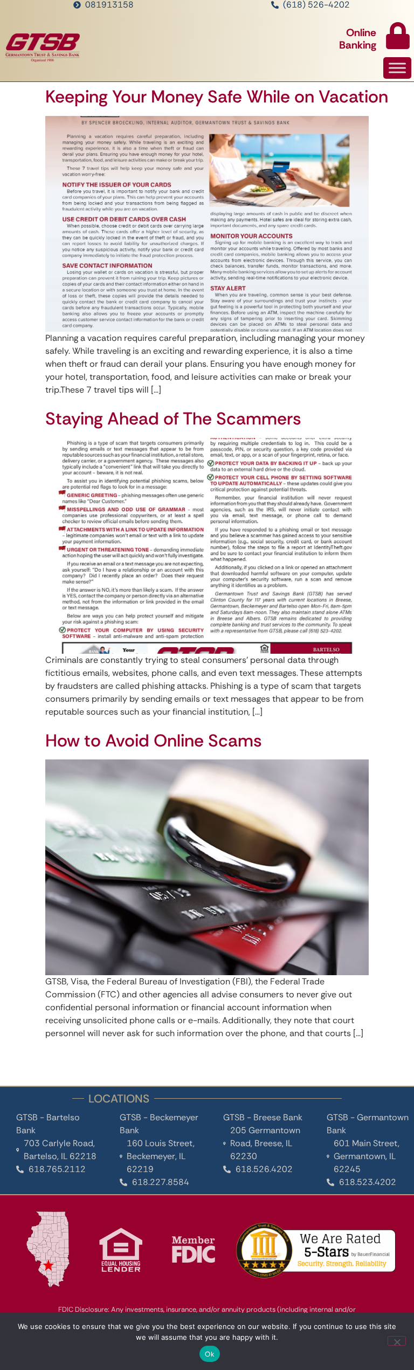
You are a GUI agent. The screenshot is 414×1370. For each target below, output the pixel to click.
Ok (210, 1354)
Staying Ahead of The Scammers (173, 418)
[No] (397, 1341)
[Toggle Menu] (397, 68)
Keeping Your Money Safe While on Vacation (216, 96)
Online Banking (357, 39)
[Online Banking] (397, 35)
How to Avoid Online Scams (153, 740)
